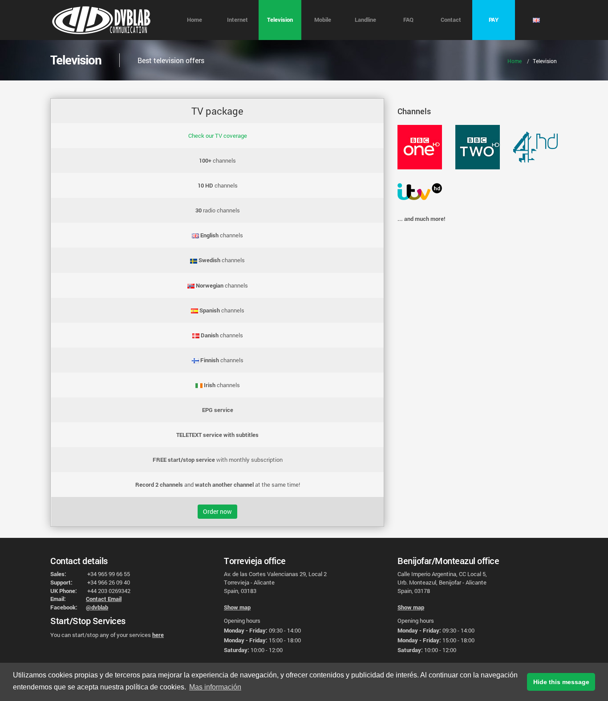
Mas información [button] (215, 687)
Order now (217, 511)
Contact (451, 20)
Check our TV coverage (217, 136)
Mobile (322, 20)
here (158, 635)
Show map (237, 607)
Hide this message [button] (561, 681)
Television (280, 20)
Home (194, 20)
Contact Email (104, 599)
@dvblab (97, 607)
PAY (494, 20)
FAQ (408, 20)
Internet (237, 20)
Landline (365, 20)
